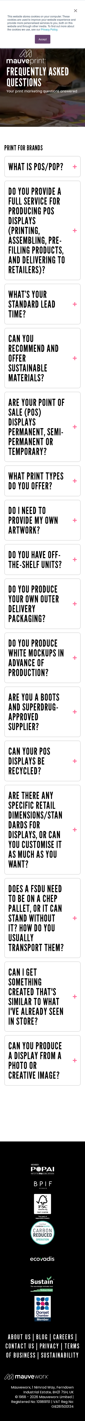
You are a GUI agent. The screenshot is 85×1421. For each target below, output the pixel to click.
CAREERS (63, 1337)
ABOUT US (19, 1337)
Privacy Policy (49, 29)
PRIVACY (49, 1346)
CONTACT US (19, 1346)
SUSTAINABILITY (60, 1355)
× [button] (75, 9)
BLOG (42, 1337)
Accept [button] (43, 39)
